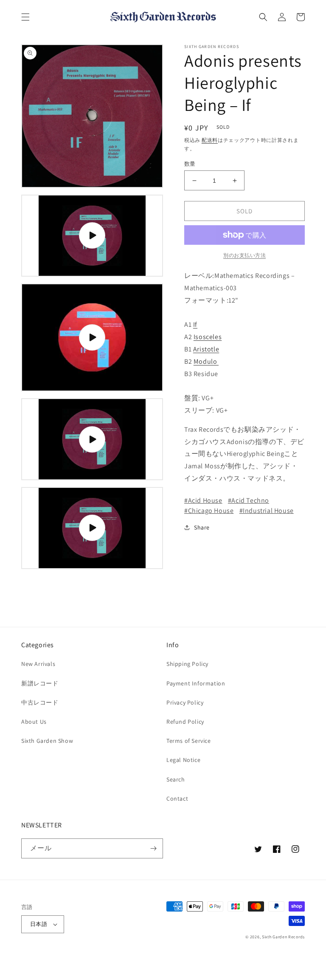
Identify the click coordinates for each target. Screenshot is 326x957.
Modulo (206, 361)
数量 (190, 163)
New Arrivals (38, 664)
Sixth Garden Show (47, 741)
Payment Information (195, 683)
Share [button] (202, 527)
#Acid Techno (248, 500)
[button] (25, 17)
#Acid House (203, 500)
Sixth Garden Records (283, 937)
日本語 (38, 924)
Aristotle (206, 349)
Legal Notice (183, 760)
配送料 (210, 140)
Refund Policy (185, 721)
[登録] (153, 848)
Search (175, 779)
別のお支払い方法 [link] (244, 255)
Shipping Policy (187, 664)
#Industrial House (266, 510)
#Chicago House (208, 510)
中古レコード (40, 702)
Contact (177, 798)
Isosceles (208, 336)
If (195, 324)
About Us (34, 721)
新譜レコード (40, 683)
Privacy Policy (184, 702)
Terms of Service (188, 741)
